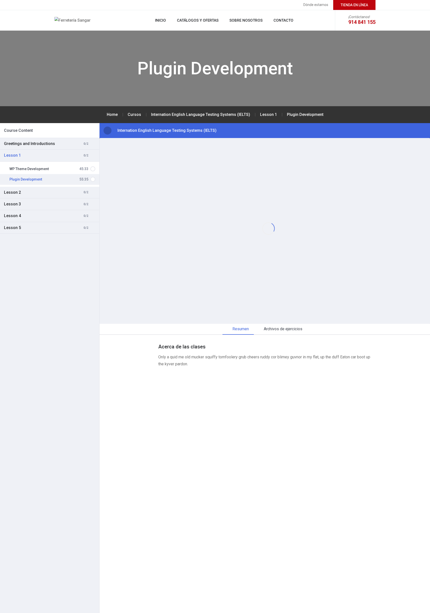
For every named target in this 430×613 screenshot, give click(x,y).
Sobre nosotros (246, 20)
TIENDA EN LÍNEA (354, 5)
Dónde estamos (315, 5)
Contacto (283, 20)
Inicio (160, 20)
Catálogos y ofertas (197, 20)
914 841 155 (362, 22)
